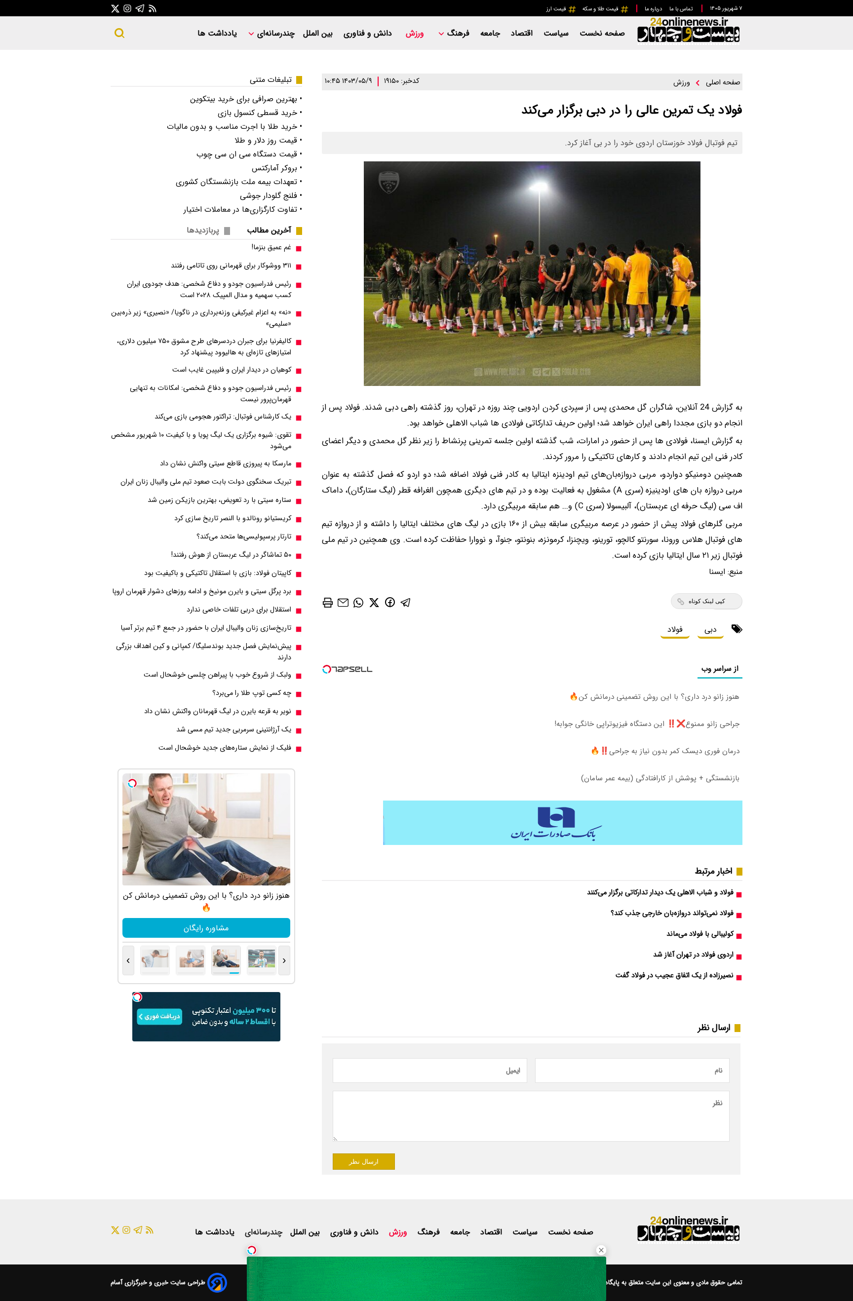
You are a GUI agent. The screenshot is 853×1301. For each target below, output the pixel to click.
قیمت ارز (557, 8)
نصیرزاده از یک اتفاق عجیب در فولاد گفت (675, 975)
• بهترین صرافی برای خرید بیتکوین (246, 99)
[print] (328, 602)
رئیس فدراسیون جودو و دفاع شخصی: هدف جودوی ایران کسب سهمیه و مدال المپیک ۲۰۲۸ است (209, 289)
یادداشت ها (218, 33)
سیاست (557, 33)
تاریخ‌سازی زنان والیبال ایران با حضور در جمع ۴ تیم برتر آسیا (205, 628)
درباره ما (654, 8)
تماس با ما (681, 8)
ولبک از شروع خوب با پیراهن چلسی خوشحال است (217, 675)
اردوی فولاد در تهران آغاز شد (693, 954)
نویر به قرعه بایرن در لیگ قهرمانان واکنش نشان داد (217, 711)
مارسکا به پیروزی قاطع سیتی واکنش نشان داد (225, 463)
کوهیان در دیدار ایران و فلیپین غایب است (231, 370)
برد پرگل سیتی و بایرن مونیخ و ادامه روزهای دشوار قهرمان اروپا (201, 591)
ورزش (416, 33)
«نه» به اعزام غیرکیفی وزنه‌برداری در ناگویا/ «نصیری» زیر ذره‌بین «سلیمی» (201, 318)
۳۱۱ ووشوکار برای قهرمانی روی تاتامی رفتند (231, 265)
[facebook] (390, 602)
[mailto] (343, 602)
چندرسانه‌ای (275, 33)
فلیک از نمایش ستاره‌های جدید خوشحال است (224, 748)
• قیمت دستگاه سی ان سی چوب (249, 154)
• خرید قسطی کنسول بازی (260, 113)
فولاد (675, 629)
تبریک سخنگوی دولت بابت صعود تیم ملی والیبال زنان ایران (205, 482)
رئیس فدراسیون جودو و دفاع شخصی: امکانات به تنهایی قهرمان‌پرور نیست (210, 394)
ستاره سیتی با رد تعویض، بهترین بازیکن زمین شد (219, 500)
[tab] (273, 230)
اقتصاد (523, 33)
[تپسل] (252, 1250)
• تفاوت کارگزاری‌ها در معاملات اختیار (243, 209)
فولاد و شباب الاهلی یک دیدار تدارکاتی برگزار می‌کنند (660, 892)
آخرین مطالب (269, 230)
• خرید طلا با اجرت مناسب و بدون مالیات (234, 126)
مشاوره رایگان (206, 928)
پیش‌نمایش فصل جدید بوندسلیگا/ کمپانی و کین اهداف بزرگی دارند (203, 652)
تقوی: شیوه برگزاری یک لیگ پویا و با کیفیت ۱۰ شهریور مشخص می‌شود (201, 440)
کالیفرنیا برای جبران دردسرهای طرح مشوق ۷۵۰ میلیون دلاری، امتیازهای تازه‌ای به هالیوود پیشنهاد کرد (204, 347)
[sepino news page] (562, 843)
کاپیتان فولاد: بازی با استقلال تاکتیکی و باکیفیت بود (217, 573)
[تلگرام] (140, 8)
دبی (710, 629)
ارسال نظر (364, 1161)
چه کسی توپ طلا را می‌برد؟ (251, 693)
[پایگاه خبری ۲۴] (688, 44)
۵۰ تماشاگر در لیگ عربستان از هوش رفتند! (231, 555)
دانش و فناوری (369, 33)
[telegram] (406, 602)
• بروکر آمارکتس (277, 168)
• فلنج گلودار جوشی (271, 196)
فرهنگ (458, 33)
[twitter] (374, 602)
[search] (119, 33)
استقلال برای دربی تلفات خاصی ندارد (239, 609)
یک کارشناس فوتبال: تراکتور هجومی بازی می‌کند (223, 416)
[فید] (152, 8)
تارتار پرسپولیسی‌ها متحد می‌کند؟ (243, 536)
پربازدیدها (203, 230)
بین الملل (319, 33)
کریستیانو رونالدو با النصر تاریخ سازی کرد (232, 518)
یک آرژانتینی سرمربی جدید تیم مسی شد (233, 729)
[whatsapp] (358, 602)
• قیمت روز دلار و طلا (268, 140)
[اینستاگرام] (127, 8)
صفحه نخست (602, 33)
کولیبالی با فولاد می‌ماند (700, 934)
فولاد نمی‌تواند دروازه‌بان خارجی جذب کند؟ (672, 913)
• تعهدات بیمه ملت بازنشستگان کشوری (239, 182)
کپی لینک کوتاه (707, 601)
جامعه (491, 33)
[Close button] (601, 1250)
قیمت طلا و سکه (601, 8)
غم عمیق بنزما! (271, 247)
